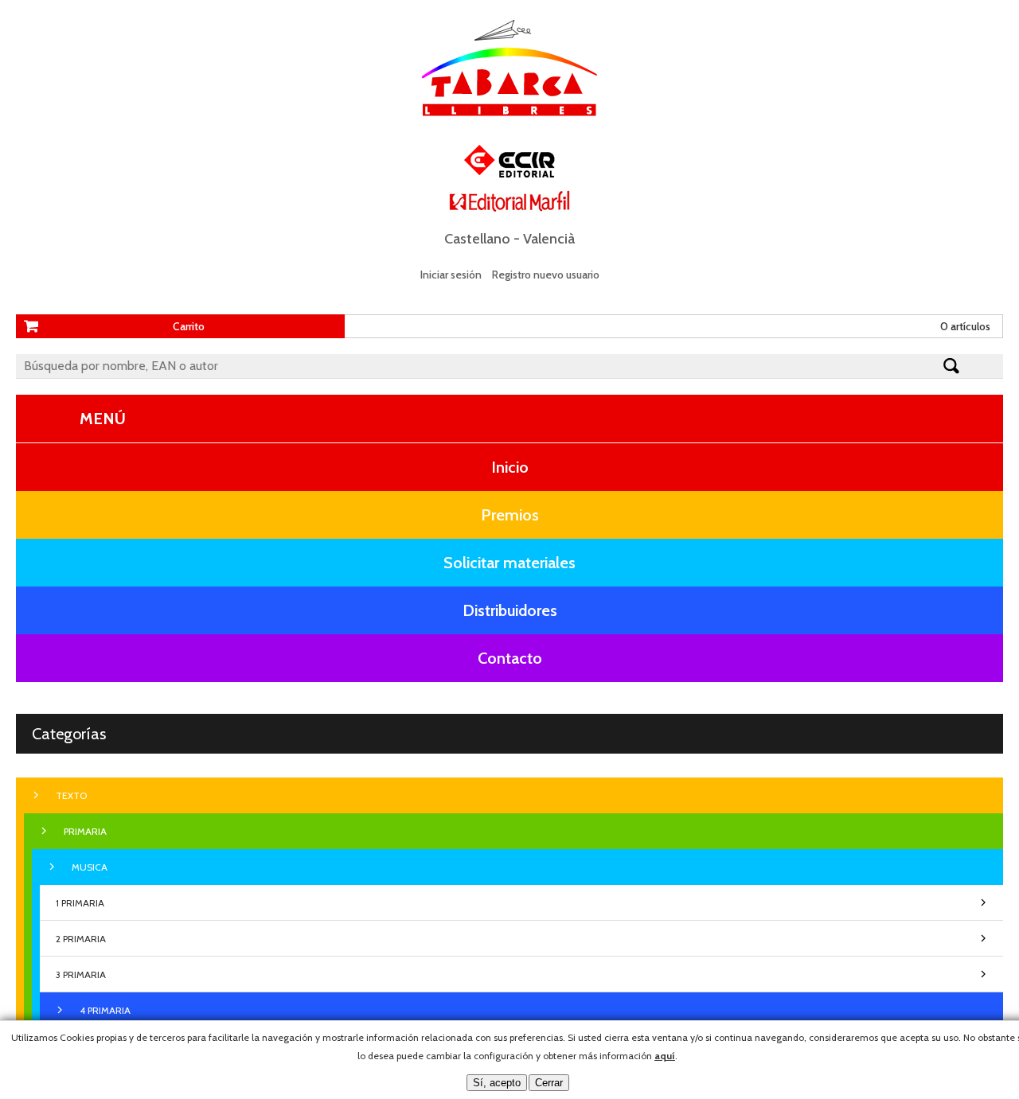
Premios (510, 514)
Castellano (477, 238)
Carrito (189, 326)
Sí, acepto (497, 1083)
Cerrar (549, 1083)
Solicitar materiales (509, 562)
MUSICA (89, 867)
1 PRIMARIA (80, 903)
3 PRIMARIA (81, 974)
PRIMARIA (85, 831)
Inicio (510, 467)
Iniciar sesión (451, 274)
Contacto (510, 658)
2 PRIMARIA (81, 939)
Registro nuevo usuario (545, 274)
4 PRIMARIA (105, 1010)
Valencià (549, 238)
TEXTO (71, 795)
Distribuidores (510, 610)
